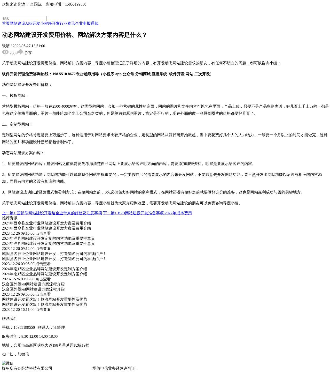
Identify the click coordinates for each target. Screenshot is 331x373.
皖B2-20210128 (152, 368)
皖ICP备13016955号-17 (72, 368)
